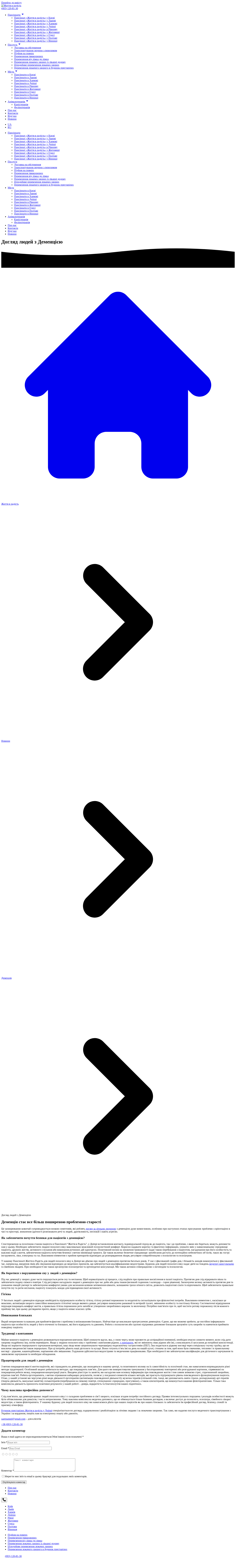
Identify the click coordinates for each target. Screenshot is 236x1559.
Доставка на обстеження (27, 47)
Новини (12, 119)
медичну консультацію (221, 1264)
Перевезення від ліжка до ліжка (31, 59)
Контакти (13, 113)
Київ (10, 1506)
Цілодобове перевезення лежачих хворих (36, 65)
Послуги (13, 44)
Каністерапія (21, 104)
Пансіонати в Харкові (26, 80)
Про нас (12, 110)
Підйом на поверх (24, 53)
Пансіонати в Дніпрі (25, 83)
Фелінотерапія (22, 107)
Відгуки (12, 116)
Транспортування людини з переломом (35, 50)
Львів (11, 1509)
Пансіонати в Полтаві (26, 94)
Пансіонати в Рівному (26, 86)
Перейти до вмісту (11, 2)
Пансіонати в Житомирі (27, 89)
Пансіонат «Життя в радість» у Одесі (34, 35)
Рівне (11, 1517)
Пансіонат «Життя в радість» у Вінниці (35, 41)
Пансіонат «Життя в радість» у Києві (34, 17)
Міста (11, 71)
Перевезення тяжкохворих (28, 56)
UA (10, 124)
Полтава (12, 1526)
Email (5, 1448)
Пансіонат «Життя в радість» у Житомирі (37, 32)
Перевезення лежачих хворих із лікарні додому (40, 62)
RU (9, 127)
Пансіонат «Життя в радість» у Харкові (35, 23)
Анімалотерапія (17, 101)
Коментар (7, 1470)
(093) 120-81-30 (9, 8)
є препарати (126, 1342)
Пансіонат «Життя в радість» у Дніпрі (35, 26)
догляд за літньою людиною (101, 1228)
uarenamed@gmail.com (13, 1419)
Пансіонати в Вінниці (26, 97)
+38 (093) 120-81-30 (12, 1424)
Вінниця (12, 1529)
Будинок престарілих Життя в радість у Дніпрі (26, 1410)
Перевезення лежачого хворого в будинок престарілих (44, 67)
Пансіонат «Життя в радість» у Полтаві (35, 38)
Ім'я (4, 1442)
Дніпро (12, 1515)
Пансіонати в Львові (25, 77)
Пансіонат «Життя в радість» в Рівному (35, 29)
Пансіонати (14, 14)
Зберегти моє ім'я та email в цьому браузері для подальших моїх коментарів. (45, 1476)
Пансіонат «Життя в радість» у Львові (35, 20)
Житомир (13, 1520)
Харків (11, 1512)
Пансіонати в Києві (25, 74)
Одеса (11, 1523)
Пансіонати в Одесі (24, 92)
